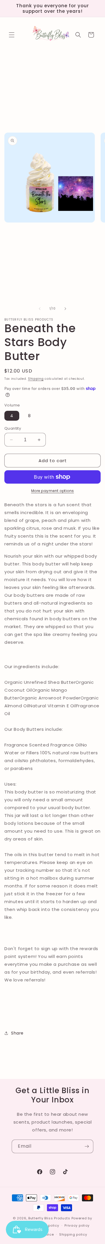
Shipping (36, 379)
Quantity (12, 428)
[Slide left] (39, 308)
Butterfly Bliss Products (49, 1218)
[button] (11, 34)
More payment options (52, 490)
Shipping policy (73, 1234)
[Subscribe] (86, 1146)
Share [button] (17, 1033)
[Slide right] (65, 308)
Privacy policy (77, 1225)
